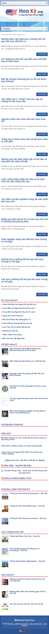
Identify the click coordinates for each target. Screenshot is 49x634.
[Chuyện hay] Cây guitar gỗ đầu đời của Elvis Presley (27, 374)
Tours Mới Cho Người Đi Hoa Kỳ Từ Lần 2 (19, 308)
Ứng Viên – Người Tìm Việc (18, 466)
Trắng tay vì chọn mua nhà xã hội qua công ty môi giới (24, 140)
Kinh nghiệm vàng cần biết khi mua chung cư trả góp (24, 240)
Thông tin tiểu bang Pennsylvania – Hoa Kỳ (28, 493)
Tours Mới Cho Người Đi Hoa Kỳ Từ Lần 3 (19, 312)
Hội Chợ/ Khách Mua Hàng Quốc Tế (16, 319)
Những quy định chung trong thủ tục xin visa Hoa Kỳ (27, 580)
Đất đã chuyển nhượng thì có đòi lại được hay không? (23, 80)
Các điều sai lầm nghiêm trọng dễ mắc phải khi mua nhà (24, 200)
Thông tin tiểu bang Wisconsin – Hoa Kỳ (27, 506)
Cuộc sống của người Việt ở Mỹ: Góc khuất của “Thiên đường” (21, 453)
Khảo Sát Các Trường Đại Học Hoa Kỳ (17, 323)
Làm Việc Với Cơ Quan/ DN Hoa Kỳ (16, 327)
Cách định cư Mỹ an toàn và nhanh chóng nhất (21, 446)
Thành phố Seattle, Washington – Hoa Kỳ (27, 561)
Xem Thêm (42, 54)
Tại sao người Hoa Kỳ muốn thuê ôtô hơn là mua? (29, 399)
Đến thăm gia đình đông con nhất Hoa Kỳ (27, 361)
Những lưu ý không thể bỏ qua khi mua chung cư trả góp (22, 260)
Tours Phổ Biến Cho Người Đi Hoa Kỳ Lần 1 (20, 304)
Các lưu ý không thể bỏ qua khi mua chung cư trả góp (24, 280)
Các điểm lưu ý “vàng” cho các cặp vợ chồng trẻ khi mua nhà (22, 100)
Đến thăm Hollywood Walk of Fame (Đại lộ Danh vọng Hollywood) (28, 412)
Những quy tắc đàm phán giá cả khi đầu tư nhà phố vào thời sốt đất (24, 160)
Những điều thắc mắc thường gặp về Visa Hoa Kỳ (28, 592)
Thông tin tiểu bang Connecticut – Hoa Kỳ (28, 518)
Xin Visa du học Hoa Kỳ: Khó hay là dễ (26, 604)
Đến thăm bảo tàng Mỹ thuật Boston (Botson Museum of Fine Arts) (25, 349)
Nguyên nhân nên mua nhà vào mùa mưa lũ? (23, 120)
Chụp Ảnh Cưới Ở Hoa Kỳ (13, 316)
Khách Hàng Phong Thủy (18, 478)
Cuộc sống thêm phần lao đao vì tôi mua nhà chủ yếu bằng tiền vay (23, 180)
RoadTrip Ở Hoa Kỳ (10, 331)
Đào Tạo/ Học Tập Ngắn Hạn (14, 338)
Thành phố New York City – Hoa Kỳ (25, 536)
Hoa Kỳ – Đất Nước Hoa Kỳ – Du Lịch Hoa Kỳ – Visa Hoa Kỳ (27, 624)
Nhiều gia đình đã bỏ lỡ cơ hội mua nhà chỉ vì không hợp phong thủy (24, 220)
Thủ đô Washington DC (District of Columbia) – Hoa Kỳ (24, 549)
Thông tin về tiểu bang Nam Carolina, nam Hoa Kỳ (28, 387)
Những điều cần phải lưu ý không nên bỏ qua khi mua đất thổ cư (23, 40)
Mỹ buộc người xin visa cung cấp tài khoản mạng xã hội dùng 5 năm (23, 438)
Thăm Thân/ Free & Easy (12, 335)
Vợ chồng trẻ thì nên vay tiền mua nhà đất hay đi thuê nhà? (23, 60)
